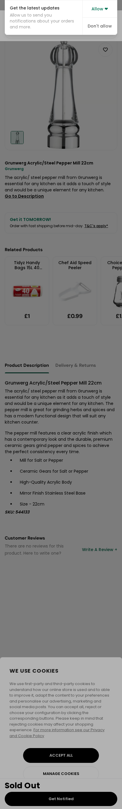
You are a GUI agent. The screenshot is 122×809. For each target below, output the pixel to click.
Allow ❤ (100, 9)
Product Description (27, 365)
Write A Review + (99, 549)
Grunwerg (14, 169)
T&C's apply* (96, 225)
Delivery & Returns (75, 365)
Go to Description (24, 196)
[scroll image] (17, 137)
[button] (43, 17)
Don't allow (100, 26)
